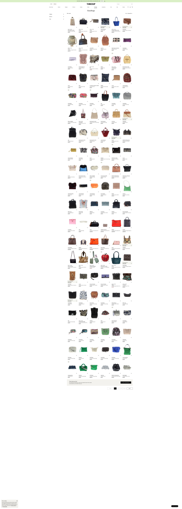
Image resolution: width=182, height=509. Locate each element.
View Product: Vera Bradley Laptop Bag (127, 98)
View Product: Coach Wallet (127, 152)
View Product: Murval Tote (105, 61)
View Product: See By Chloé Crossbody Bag (94, 297)
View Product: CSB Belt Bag (83, 224)
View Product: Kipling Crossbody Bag (105, 80)
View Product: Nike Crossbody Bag (72, 315)
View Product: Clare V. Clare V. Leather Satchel (83, 24)
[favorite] (76, 27)
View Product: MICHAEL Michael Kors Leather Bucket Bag (116, 369)
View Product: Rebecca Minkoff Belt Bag (94, 170)
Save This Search (126, 382)
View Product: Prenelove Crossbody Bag (83, 369)
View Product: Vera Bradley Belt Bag (72, 98)
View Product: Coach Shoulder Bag (72, 170)
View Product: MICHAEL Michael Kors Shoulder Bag (127, 134)
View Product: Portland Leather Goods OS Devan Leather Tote (116, 24)
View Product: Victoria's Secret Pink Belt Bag (105, 170)
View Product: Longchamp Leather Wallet (105, 206)
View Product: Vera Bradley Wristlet (127, 43)
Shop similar (102, 27)
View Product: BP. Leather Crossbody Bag (94, 61)
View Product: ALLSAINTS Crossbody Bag (94, 43)
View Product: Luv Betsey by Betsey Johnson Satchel (94, 80)
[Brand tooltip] (51, 16)
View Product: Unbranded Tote (127, 334)
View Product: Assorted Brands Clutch (83, 188)
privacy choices (13, 505)
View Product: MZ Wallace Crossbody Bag (72, 351)
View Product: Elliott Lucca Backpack (72, 206)
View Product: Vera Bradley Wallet (127, 315)
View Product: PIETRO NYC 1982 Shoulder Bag (116, 152)
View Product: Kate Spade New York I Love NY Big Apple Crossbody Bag (105, 260)
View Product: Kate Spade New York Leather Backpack (127, 61)
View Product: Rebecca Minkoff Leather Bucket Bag (72, 116)
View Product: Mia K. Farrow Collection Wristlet (116, 43)
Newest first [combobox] (130, 13)
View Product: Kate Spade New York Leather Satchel (83, 170)
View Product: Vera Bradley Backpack (83, 297)
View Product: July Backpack (72, 134)
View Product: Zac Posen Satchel (116, 116)
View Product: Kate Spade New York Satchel (83, 134)
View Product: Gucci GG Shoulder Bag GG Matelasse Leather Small (116, 242)
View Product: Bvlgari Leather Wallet (116, 188)
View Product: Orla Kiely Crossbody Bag (127, 242)
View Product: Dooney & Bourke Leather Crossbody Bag (127, 206)
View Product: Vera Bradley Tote (116, 98)
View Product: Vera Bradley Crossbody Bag (83, 98)
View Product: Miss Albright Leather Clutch (127, 369)
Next (130, 388)
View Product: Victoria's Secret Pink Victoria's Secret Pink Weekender (83, 315)
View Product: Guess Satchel (72, 80)
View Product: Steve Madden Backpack (105, 188)
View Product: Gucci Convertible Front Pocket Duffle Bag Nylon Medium (94, 224)
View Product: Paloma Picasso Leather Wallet (116, 297)
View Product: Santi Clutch (105, 315)
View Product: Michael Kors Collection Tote (127, 170)
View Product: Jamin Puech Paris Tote (72, 188)
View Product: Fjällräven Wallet (94, 206)
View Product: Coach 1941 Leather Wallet (72, 224)
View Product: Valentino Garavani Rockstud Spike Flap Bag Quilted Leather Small (105, 224)
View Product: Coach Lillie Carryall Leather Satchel (83, 43)
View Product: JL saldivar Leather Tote (127, 279)
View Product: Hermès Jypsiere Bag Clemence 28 (116, 224)
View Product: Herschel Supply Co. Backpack (83, 61)
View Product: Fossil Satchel (94, 152)
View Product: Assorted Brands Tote (105, 24)
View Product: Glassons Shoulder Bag (127, 188)
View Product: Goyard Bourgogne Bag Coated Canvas (127, 224)
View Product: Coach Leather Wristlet (83, 279)
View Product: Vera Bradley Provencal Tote (83, 116)
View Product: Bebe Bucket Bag (83, 80)
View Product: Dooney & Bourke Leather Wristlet (94, 279)
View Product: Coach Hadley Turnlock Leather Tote (116, 260)
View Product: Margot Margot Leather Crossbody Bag (116, 279)
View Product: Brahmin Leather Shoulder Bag (105, 152)
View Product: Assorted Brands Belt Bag (94, 188)
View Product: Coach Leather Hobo (116, 134)
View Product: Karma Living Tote (83, 206)
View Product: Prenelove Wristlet (83, 351)
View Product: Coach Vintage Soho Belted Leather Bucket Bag (72, 43)
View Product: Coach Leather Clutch (94, 24)
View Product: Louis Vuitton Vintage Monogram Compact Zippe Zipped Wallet (127, 260)
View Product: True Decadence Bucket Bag (105, 116)
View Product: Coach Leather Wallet (116, 80)
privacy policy (5, 506)
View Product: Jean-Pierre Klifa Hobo (127, 351)
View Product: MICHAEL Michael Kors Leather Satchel (116, 170)
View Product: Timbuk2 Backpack (94, 315)
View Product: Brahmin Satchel (116, 206)
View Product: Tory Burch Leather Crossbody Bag (127, 24)
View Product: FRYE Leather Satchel (83, 260)
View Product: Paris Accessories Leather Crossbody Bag (72, 260)
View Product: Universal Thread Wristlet (72, 152)
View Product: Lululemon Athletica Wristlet (94, 260)
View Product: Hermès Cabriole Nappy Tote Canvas (83, 242)
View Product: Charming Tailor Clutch (72, 369)
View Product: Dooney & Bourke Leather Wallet (105, 279)
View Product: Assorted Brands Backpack (127, 80)
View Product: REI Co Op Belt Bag (127, 297)
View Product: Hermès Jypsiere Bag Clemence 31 (94, 242)
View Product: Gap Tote (105, 98)
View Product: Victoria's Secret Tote (116, 61)
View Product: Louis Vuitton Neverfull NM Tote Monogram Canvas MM (105, 242)
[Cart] (132, 7)
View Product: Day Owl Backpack (105, 43)
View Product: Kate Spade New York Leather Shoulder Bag (94, 116)
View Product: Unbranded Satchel (127, 116)
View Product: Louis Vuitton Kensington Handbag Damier (72, 242)
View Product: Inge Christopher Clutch (116, 315)
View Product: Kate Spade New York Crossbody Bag (72, 24)
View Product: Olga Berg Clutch (105, 369)
